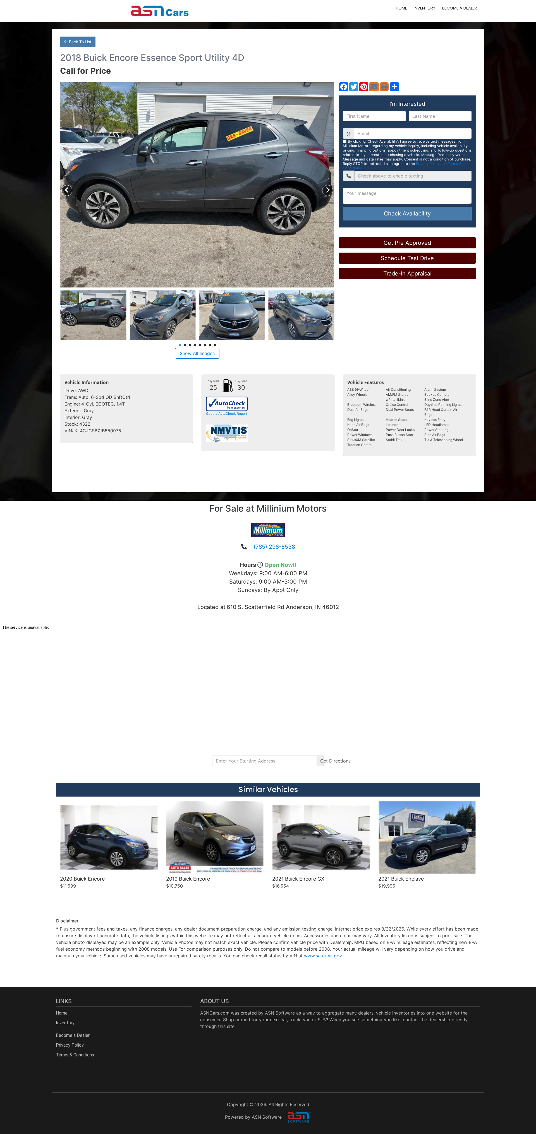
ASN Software (280, 1013)
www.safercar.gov (323, 955)
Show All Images (197, 353)
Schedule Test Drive (407, 258)
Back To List (80, 41)
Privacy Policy (427, 164)
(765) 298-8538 (274, 546)
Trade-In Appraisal (407, 273)
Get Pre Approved (407, 242)
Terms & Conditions (75, 1055)
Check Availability (407, 213)
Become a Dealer (459, 8)
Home (401, 8)
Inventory (425, 8)
